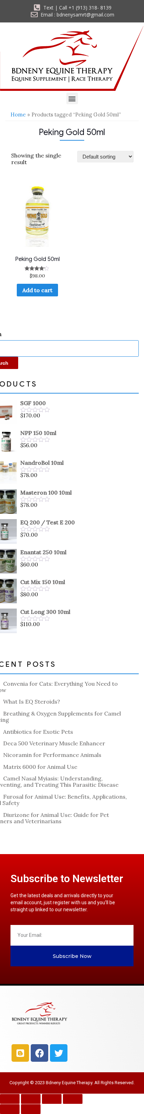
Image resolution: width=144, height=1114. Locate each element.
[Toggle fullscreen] (31, 1099)
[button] (72, 98)
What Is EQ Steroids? (31, 701)
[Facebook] (39, 1053)
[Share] (52, 1099)
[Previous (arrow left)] (10, 1109)
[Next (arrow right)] (31, 1109)
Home (18, 114)
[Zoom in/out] (10, 1099)
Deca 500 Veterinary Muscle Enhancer (54, 743)
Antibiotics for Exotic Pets (38, 731)
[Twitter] (58, 1053)
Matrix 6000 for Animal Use (40, 766)
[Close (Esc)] (72, 1099)
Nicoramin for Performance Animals (52, 754)
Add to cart (37, 290)
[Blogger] (20, 1053)
